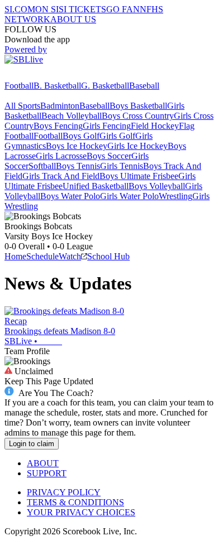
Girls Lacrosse (61, 156)
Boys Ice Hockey (76, 146)
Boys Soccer (109, 156)
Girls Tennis (121, 166)
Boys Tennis (78, 166)
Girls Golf (117, 136)
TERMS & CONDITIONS (75, 502)
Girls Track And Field (60, 176)
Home (15, 256)
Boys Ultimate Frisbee (138, 176)
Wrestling (175, 196)
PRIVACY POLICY (64, 492)
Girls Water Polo (129, 196)
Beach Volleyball (71, 115)
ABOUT (43, 463)
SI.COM (19, 9)
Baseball (144, 85)
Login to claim (31, 443)
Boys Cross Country (138, 115)
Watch (70, 256)
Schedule (42, 256)
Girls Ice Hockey (137, 146)
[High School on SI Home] (47, 75)
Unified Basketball (96, 186)
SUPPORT (47, 473)
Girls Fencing (107, 126)
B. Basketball (57, 85)
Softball (42, 166)
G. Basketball (105, 85)
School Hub (108, 256)
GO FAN (123, 9)
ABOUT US (73, 19)
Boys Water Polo (70, 196)
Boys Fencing (58, 126)
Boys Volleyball (157, 186)
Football (19, 85)
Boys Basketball (138, 105)
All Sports (22, 105)
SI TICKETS (82, 9)
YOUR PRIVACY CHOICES (81, 512)
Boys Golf (81, 136)
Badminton (59, 105)
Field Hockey (155, 126)
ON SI (47, 9)
